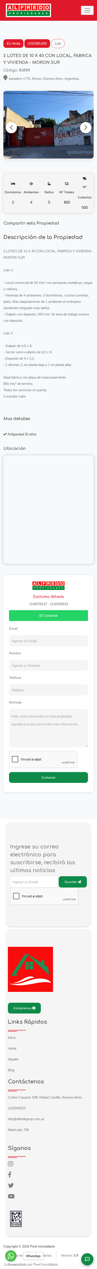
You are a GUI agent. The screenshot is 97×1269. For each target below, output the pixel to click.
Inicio (12, 1037)
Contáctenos (22, 1008)
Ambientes (31, 197)
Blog (11, 1070)
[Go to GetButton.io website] (11, 1264)
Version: (69, 1255)
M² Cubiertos (85, 197)
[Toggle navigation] (87, 10)
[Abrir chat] (87, 1259)
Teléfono (15, 678)
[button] (85, 127)
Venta (12, 1048)
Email (13, 628)
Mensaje (15, 702)
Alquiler (13, 1059)
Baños (49, 197)
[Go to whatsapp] (10, 1256)
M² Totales (66, 197)
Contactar (50, 615)
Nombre (15, 653)
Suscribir (71, 882)
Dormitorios (13, 197)
